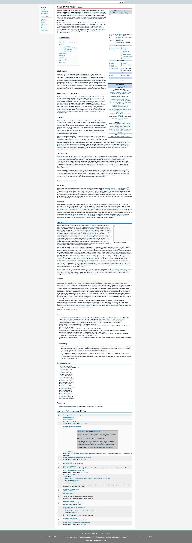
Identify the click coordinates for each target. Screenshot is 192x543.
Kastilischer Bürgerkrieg (115, 109)
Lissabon (116, 118)
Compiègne (126, 130)
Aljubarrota (120, 119)
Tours (89, 104)
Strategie (90, 18)
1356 (124, 36)
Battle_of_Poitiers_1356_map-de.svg (74, 478)
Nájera (117, 112)
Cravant (116, 126)
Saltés (121, 118)
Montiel (122, 112)
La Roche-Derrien (117, 102)
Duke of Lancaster (98, 101)
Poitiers (119, 39)
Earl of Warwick (108, 236)
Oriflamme (92, 270)
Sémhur (105, 478)
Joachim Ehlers (63, 317)
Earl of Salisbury (114, 249)
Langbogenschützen (110, 188)
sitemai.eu (88, 435)
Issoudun (88, 98)
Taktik (96, 18)
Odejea (67, 491)
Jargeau (122, 129)
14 (104, 176)
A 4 (91, 215)
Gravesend (120, 115)
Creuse (76, 130)
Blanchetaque (116, 98)
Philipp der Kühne (115, 269)
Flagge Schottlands (68, 419)
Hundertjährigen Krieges (120, 86)
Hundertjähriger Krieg (123, 13)
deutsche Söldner (127, 54)
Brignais (126, 106)
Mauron (118, 103)
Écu (119, 300)
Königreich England (115, 48)
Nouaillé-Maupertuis (91, 227)
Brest (118, 101)
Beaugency (116, 130)
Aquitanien (123, 170)
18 (113, 217)
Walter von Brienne (127, 65)
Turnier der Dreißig (126, 102)
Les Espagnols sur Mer (117, 106)
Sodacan (94, 511)
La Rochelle (127, 113)
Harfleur (124, 123)
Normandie (94, 265)
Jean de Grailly (114, 66)
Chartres (72, 108)
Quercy (76, 29)
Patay (121, 130)
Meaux (111, 126)
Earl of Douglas (90, 233)
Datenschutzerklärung (100, 540)
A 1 (128, 169)
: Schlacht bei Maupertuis (68, 406)
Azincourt (129, 123)
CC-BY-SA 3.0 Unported (104, 533)
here (107, 447)
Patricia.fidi (74, 503)
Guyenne (90, 23)
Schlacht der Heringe (114, 129)
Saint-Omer (126, 93)
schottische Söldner (127, 56)
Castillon (128, 136)
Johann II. (125, 63)
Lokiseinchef (76, 480)
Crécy (122, 98)
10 (85, 157)
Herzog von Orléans (80, 217)
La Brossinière (122, 126)
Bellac (80, 98)
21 (88, 297)
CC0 (83, 503)
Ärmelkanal (124, 92)
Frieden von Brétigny (95, 295)
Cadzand (112, 92)
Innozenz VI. (79, 127)
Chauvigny (60, 144)
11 (65, 167)
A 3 (78, 209)
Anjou (109, 265)
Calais (126, 98)
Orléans (128, 128)
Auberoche (120, 95)
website (91, 447)
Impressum (89, 540)
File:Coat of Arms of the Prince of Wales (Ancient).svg (78, 511)
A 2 (128, 187)
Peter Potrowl (96, 431)
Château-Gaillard (82, 305)
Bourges (66, 100)
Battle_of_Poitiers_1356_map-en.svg (93, 478)
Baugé (128, 125)
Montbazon (60, 125)
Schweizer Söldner (127, 58)
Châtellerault (70, 139)
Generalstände (101, 29)
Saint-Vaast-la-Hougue (62, 103)
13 (127, 169)
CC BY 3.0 (83, 459)
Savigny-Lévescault (122, 147)
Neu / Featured (44, 13)
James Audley (99, 196)
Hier (55, 536)
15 (129, 187)
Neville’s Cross (124, 105)
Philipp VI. (81, 26)
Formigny (122, 136)
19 (84, 266)
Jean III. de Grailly (80, 258)
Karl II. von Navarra (125, 304)
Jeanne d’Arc (112, 128)
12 (67, 167)
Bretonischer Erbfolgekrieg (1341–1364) (120, 99)
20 (111, 284)
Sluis (129, 92)
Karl (63, 217)
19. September (119, 36)
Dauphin (128, 252)
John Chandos (114, 68)
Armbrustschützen (113, 204)
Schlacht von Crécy (76, 15)
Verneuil (129, 126)
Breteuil (61, 101)
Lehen (90, 307)
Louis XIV (120, 453)
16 (80, 197)
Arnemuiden (118, 92)
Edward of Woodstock (98, 27)
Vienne (61, 139)
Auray (123, 103)
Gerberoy (120, 132)
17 (81, 197)
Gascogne (113, 50)
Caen (127, 96)
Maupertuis (118, 37)
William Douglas (123, 214)
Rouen (123, 125)
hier (49, 536)
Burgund (124, 269)
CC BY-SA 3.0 (84, 423)
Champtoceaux (112, 101)
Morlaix (122, 101)
